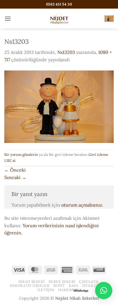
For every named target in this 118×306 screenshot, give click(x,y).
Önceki (15, 170)
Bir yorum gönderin (21, 154)
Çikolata (88, 281)
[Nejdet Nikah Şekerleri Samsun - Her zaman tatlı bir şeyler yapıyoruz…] (59, 19)
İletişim (46, 290)
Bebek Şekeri (62, 281)
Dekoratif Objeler (29, 285)
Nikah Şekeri (31, 281)
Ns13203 (66, 52)
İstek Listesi (95, 285)
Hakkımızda (70, 290)
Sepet (59, 285)
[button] (7, 18)
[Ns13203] (59, 106)
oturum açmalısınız (81, 205)
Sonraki (15, 177)
